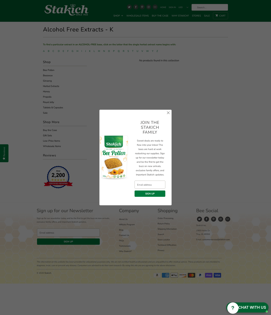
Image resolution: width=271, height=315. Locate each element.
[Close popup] (265, 284)
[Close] (168, 113)
